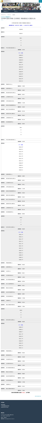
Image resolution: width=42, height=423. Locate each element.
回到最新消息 (38, 396)
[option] (21, 7)
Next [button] (40, 6)
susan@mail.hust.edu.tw (9, 418)
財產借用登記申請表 (4, 407)
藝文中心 (26, 11)
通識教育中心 (6, 11)
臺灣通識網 (3, 404)
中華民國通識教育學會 (5, 405)
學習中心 (16, 11)
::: (0, 0)
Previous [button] (1, 6)
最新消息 (9, 14)
